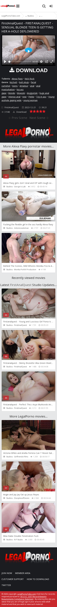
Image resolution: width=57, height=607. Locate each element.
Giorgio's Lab (20, 186)
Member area (22, 573)
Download (21, 111)
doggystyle (32, 93)
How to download (38, 579)
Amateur (24, 85)
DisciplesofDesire (21, 498)
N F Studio (18, 539)
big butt (13, 82)
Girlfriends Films (21, 456)
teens (15, 85)
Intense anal (14, 96)
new (24, 96)
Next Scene (37, 118)
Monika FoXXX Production (25, 269)
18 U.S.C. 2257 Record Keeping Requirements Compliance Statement (24, 597)
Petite (31, 96)
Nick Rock (29, 78)
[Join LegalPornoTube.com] (51, 6)
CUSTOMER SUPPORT (13, 579)
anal (32, 85)
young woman (30, 100)
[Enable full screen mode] (51, 61)
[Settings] (41, 61)
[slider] (19, 61)
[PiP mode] (46, 61)
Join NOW (7, 573)
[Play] (5, 61)
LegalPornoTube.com (8, 6)
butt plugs (24, 82)
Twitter (6, 585)
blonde (11, 93)
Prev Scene (19, 118)
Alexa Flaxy (17, 78)
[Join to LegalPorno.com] (28, 139)
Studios (9, 186)
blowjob (21, 93)
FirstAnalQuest (11, 107)
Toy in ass (41, 96)
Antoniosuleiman (21, 228)
